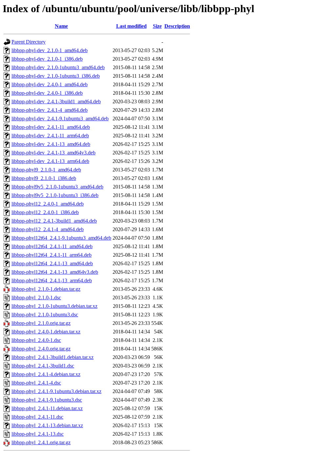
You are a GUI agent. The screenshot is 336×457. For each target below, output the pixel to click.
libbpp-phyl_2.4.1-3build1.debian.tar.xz (52, 357)
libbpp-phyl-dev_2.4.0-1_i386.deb (47, 93)
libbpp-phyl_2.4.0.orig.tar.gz (41, 348)
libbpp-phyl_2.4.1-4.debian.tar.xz (45, 374)
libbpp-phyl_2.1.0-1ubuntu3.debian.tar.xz (54, 306)
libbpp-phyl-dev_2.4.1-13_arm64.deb (50, 161)
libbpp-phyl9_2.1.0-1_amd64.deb (46, 169)
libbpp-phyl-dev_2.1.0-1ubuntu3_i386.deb (55, 76)
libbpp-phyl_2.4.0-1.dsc (36, 340)
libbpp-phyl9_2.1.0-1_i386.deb (43, 178)
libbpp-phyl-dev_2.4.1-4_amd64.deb (49, 110)
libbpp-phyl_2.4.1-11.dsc (37, 417)
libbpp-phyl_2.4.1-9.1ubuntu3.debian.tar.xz (56, 391)
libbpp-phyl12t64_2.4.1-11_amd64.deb (52, 246)
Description (177, 26)
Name (61, 26)
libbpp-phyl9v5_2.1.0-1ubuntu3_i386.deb (54, 195)
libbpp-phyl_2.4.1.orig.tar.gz (41, 442)
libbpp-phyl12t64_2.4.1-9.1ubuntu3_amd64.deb (61, 238)
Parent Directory (28, 42)
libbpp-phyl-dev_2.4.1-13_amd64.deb (50, 144)
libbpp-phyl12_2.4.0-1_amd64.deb (47, 204)
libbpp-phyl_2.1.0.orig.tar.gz (41, 323)
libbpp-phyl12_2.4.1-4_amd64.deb (47, 229)
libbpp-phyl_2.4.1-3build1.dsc (42, 365)
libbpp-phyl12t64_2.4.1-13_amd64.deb (52, 263)
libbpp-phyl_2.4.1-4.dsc (36, 383)
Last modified (131, 26)
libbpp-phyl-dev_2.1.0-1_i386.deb (47, 59)
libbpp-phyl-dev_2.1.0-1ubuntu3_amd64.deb (58, 67)
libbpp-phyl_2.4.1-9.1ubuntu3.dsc (46, 400)
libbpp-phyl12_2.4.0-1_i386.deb (45, 212)
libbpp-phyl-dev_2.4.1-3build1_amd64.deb (56, 101)
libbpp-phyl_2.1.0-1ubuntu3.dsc (44, 314)
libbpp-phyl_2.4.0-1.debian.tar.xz (45, 331)
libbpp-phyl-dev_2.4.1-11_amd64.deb (50, 127)
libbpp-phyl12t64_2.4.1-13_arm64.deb (51, 280)
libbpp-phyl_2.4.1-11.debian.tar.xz (47, 408)
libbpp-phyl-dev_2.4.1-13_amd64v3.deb (53, 152)
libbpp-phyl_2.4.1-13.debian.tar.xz (47, 425)
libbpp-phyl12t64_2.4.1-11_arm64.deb (51, 255)
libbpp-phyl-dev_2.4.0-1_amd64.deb (49, 84)
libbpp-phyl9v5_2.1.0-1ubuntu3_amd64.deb (57, 186)
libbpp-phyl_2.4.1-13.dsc (37, 434)
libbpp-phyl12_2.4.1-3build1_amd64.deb (54, 221)
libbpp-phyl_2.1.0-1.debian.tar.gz (45, 289)
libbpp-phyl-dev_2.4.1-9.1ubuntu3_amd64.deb (60, 118)
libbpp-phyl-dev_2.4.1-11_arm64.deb (50, 135)
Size (157, 26)
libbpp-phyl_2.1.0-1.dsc (36, 297)
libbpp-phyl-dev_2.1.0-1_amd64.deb (49, 50)
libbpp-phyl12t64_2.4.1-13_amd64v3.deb (54, 272)
